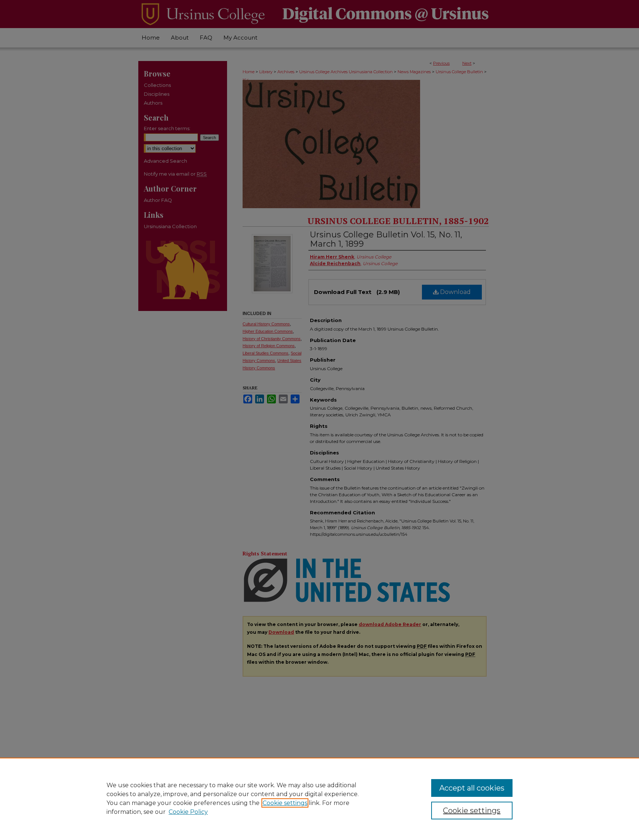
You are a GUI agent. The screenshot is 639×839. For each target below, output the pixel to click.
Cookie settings (285, 802)
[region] (319, 798)
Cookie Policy (188, 811)
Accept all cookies (471, 788)
